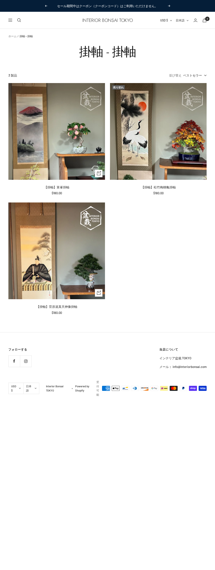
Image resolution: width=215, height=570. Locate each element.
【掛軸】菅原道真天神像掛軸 (56, 306)
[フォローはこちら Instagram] (25, 361)
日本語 (180, 20)
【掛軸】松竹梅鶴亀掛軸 (158, 187)
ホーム (12, 36)
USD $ (164, 20)
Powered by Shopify (82, 388)
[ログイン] (195, 20)
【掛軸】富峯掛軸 (56, 187)
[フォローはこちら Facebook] (14, 361)
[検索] (19, 20)
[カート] (204, 20)
